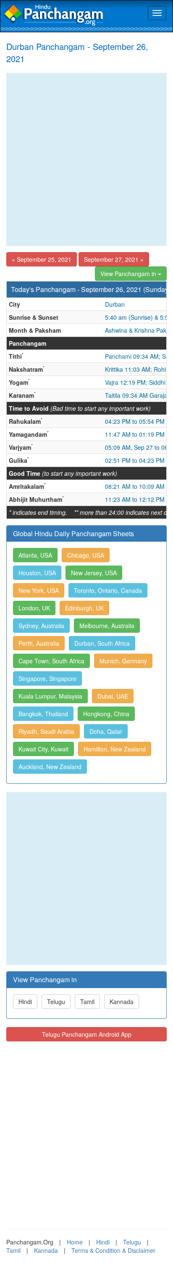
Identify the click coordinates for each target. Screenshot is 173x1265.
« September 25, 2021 (41, 259)
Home (75, 1242)
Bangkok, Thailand (43, 713)
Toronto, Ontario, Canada (108, 590)
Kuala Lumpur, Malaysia (50, 696)
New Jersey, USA (94, 573)
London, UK (34, 608)
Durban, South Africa (102, 643)
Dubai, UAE (112, 696)
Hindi (25, 1001)
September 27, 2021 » (114, 259)
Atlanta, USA (35, 555)
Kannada (122, 1001)
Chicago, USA (85, 555)
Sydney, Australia (41, 625)
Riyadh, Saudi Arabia (46, 731)
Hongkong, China (106, 713)
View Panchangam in (129, 273)
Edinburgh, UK (84, 608)
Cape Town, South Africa (51, 661)
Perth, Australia (38, 643)
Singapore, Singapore (47, 678)
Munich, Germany (123, 661)
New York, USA (38, 590)
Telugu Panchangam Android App (86, 1034)
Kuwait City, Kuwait (43, 749)
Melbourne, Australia (106, 625)
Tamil (87, 1001)
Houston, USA (37, 573)
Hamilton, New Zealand (115, 749)
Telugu (56, 1001)
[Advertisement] (86, 159)
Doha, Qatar (105, 731)
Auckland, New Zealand (49, 766)
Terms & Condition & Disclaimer (113, 1250)
